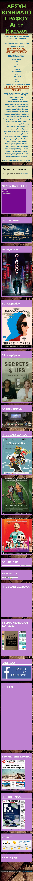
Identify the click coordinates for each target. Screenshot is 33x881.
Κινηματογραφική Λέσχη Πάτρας (16, 141)
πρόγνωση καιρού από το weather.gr (16, 850)
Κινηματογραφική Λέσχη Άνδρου (17, 101)
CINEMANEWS (17, 72)
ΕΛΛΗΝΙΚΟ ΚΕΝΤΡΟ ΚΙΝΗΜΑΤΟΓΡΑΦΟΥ (16, 36)
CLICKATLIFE (16, 76)
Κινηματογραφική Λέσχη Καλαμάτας (16, 124)
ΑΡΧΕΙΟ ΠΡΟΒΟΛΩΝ (8, 205)
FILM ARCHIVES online (16, 46)
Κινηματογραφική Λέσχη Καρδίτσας (17, 126)
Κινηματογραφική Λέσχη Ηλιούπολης (16, 114)
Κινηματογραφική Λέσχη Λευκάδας (16, 136)
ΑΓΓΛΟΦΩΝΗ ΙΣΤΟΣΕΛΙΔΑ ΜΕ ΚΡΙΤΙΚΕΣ (16, 84)
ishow (17, 81)
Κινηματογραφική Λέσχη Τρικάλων (16, 149)
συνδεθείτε (24, 174)
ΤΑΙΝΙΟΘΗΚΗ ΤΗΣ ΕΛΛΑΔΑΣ (16, 39)
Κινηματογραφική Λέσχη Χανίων (16, 156)
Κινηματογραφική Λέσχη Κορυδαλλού (16, 131)
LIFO (16, 62)
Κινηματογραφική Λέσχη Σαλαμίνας (16, 146)
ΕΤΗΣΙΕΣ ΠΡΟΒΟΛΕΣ (8, 203)
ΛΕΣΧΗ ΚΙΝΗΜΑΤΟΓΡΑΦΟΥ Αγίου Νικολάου (16, 18)
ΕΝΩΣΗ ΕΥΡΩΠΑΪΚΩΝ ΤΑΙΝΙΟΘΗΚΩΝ (16, 44)
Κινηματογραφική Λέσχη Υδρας (16, 151)
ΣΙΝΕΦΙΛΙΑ (16, 69)
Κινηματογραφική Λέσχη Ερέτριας (16, 109)
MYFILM (16, 67)
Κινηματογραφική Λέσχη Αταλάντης (17, 104)
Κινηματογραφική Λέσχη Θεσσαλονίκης (16, 119)
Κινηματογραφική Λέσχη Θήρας (16, 121)
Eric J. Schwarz (27, 871)
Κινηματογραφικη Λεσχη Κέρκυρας (16, 129)
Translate (15, 579)
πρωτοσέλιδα (10, 789)
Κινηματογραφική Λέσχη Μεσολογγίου (16, 139)
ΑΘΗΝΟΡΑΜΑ (16, 59)
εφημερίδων (17, 789)
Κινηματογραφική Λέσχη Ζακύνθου (16, 111)
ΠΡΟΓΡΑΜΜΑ (6, 201)
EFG (16, 41)
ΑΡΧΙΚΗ (4, 199)
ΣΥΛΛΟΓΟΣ (5, 211)
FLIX (16, 64)
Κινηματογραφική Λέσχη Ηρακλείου (17, 116)
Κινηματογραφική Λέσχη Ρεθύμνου (16, 144)
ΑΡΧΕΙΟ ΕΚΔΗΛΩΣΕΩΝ (9, 209)
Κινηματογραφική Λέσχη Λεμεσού (16, 134)
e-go (16, 79)
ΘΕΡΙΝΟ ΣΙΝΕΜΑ (7, 207)
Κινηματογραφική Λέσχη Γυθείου (17, 106)
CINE (16, 74)
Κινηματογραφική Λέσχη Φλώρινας (16, 154)
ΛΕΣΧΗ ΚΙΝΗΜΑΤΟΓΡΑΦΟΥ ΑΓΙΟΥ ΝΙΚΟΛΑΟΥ (16, 160)
